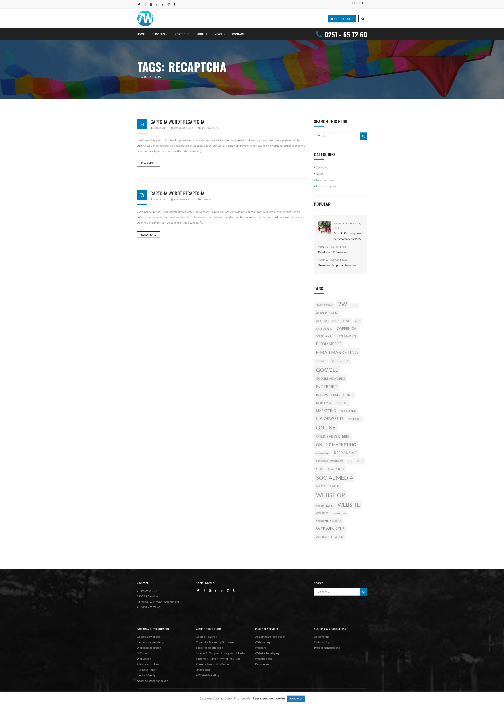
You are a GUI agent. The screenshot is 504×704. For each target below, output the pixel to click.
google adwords (330, 378)
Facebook (202, 653)
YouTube (235, 658)
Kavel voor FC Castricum (333, 252)
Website (349, 505)
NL (354, 3)
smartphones (336, 469)
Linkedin (240, 653)
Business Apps (146, 669)
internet (326, 386)
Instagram (227, 653)
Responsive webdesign (151, 642)
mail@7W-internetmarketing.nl (160, 601)
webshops (324, 505)
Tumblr (213, 658)
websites (322, 513)
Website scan (263, 658)
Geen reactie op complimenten (337, 265)
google (327, 369)
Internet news (210, 127)
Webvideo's (144, 658)
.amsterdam (324, 305)
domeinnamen (346, 336)
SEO (360, 461)
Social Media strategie (209, 647)
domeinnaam (323, 336)
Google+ (214, 653)
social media (334, 477)
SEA (350, 461)
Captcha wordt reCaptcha (177, 121)
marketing (326, 411)
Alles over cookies (148, 664)
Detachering (321, 636)
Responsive (345, 453)
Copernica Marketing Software (215, 642)
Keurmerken (262, 664)
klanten (341, 402)
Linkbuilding (203, 669)
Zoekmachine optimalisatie (212, 664)
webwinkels (330, 528)
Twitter (335, 486)
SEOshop (142, 653)
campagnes (324, 328)
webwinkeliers (328, 520)
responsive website (329, 461)
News (319, 173)
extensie (321, 361)
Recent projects (326, 186)
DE (365, 3)
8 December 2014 (184, 127)
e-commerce (328, 344)
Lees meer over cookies (269, 698)
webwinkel (340, 513)
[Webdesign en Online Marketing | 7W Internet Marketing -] (145, 18)
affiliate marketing (333, 321)
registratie (322, 453)
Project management (327, 647)
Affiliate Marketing (207, 675)
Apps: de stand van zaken (152, 680)
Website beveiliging (267, 653)
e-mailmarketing (337, 352)
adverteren (327, 313)
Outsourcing (322, 642)
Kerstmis (323, 402)
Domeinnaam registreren (270, 636)
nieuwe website (330, 418)
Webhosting (262, 642)
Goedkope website (148, 636)
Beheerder (159, 127)
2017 (354, 305)
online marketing (336, 444)
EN (359, 3)
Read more (148, 163)
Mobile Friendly (146, 675)
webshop (330, 494)
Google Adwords (206, 636)
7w (342, 304)
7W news (207, 199)
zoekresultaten (329, 537)
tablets (320, 486)
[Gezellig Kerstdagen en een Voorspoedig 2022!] (324, 227)
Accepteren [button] (295, 698)
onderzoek (354, 419)
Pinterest (202, 658)
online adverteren (333, 436)
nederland (348, 411)
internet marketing (334, 395)
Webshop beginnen (149, 647)
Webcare (260, 647)
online (326, 427)
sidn (319, 468)
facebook (340, 361)
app (357, 321)
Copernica (346, 329)
